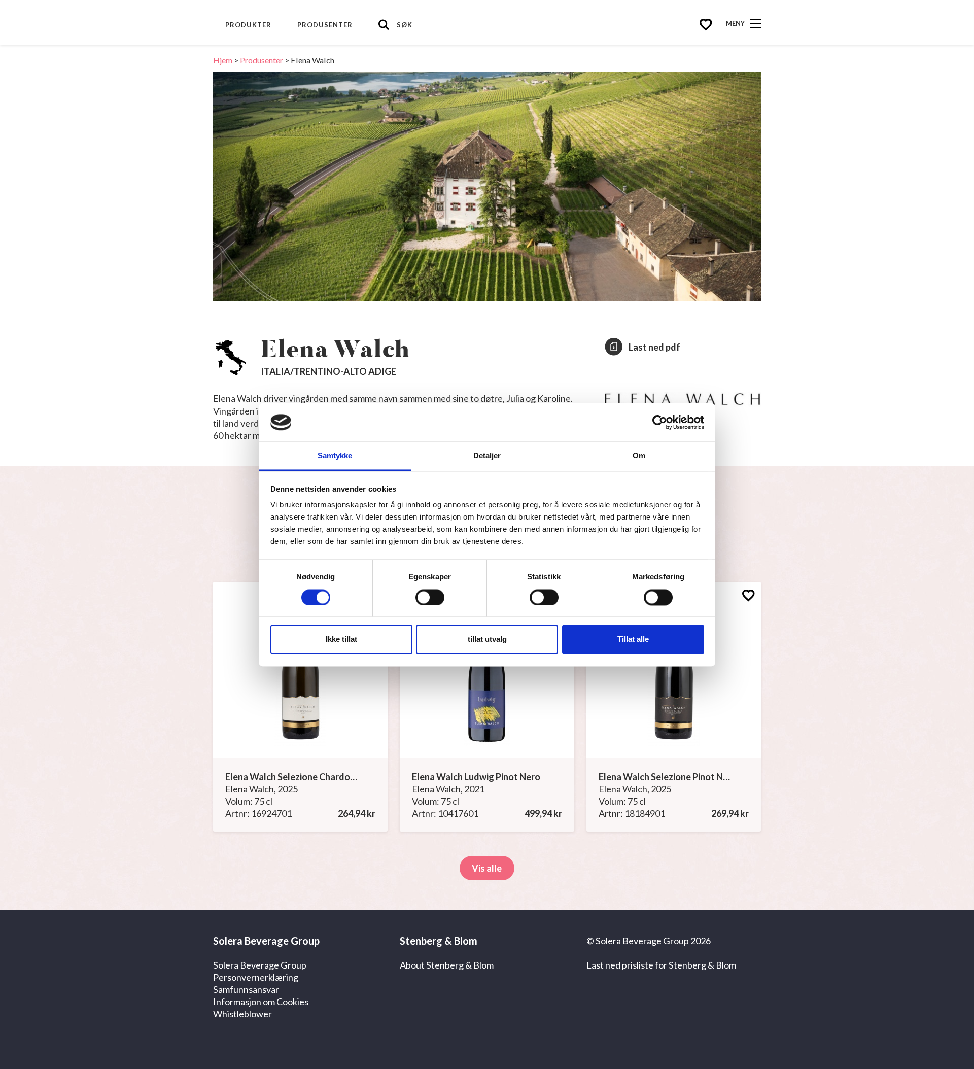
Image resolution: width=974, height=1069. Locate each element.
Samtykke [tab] (335, 456)
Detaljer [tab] (487, 456)
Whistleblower (242, 1013)
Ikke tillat (341, 639)
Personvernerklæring (255, 977)
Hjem (222, 60)
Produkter (248, 25)
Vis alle (487, 868)
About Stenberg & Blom (447, 965)
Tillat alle (633, 639)
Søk (404, 25)
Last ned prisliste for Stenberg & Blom (661, 965)
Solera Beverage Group (259, 965)
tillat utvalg (487, 639)
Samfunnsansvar (246, 989)
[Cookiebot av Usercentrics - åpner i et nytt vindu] (659, 422)
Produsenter (325, 25)
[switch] (429, 597)
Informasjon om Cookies (260, 1001)
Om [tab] (639, 456)
